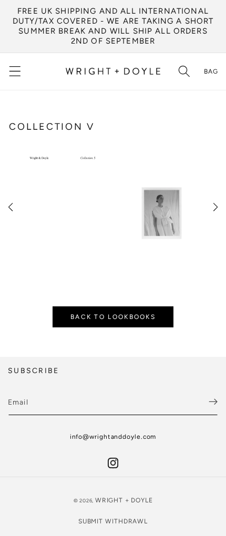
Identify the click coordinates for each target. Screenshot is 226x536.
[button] (15, 71)
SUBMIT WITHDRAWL (113, 521)
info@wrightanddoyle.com (113, 436)
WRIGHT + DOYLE (123, 500)
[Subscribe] (213, 402)
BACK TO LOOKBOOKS (113, 317)
